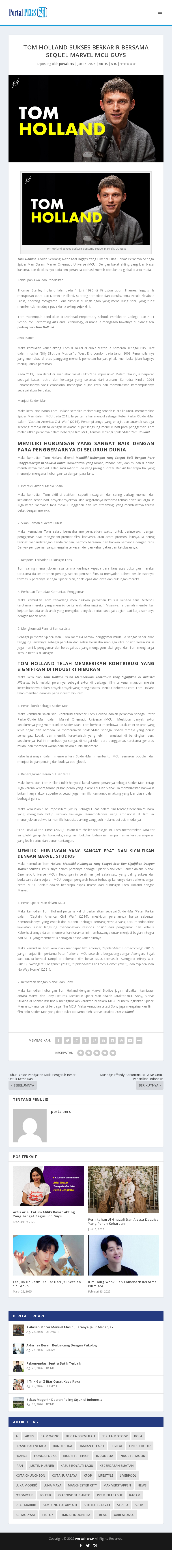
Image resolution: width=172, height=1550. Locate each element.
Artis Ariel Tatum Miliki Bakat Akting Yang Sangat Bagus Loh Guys (44, 1214)
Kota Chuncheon (30, 1475)
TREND (50, 1368)
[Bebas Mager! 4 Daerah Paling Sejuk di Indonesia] (18, 1402)
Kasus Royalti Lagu (76, 1465)
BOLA (138, 1436)
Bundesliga (62, 1446)
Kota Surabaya (64, 1475)
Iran (19, 1465)
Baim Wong (50, 1436)
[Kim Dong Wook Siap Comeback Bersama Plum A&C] (123, 1255)
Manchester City (82, 1485)
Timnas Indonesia (75, 1515)
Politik (45, 1495)
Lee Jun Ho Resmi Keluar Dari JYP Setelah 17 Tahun (47, 1284)
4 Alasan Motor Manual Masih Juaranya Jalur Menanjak (69, 1327)
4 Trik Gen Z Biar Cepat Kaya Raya (53, 1381)
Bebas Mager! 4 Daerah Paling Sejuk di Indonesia (64, 1399)
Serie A (122, 1505)
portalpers (66, 64)
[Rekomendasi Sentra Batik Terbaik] (18, 1366)
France (22, 1456)
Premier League (110, 1495)
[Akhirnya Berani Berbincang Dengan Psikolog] (18, 1348)
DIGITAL (116, 1446)
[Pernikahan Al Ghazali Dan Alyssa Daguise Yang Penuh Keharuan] (123, 1189)
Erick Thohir (140, 1446)
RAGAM (50, 1350)
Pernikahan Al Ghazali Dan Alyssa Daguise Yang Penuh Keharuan (123, 1221)
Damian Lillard (91, 1446)
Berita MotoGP (115, 1436)
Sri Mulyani (25, 1515)
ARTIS (103, 64)
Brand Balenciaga (31, 1446)
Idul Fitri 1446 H (76, 1456)
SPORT (140, 1505)
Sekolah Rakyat (97, 1505)
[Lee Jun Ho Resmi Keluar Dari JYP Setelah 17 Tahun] (48, 1255)
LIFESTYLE (52, 1386)
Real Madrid (26, 1505)
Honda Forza (45, 1456)
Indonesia (104, 1456)
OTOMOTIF (53, 1332)
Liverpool (128, 1475)
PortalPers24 (85, 1539)
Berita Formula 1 (80, 1436)
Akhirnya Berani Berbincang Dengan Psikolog (61, 1345)
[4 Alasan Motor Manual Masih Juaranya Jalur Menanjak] (18, 1330)
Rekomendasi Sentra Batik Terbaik (53, 1363)
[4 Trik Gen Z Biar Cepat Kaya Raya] (18, 1384)
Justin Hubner (42, 1465)
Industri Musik (132, 1456)
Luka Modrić (26, 1485)
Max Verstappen (117, 1485)
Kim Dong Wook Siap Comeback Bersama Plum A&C (122, 1284)
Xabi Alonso (124, 1515)
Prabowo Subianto (74, 1495)
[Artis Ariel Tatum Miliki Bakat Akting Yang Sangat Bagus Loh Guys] (48, 1186)
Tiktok (48, 1515)
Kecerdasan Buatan (117, 1465)
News (142, 1485)
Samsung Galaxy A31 (60, 1505)
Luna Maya (52, 1485)
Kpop (88, 1475)
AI (17, 1436)
